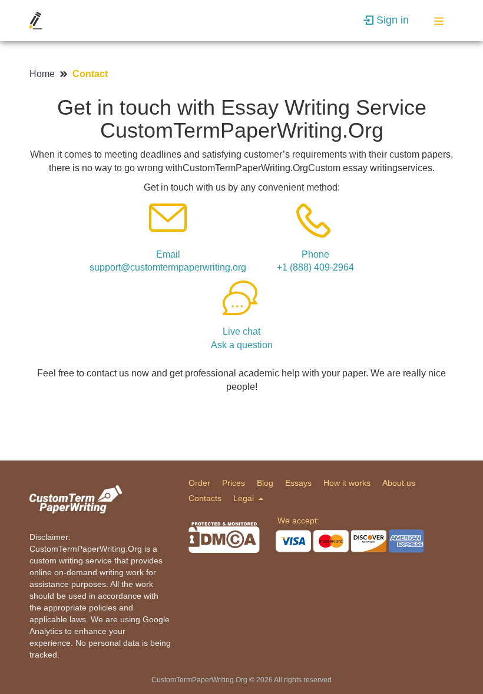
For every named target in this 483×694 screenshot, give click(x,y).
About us (398, 483)
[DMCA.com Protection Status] (224, 538)
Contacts (204, 498)
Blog (265, 483)
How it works (346, 483)
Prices (233, 483)
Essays (298, 483)
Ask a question (242, 345)
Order (199, 483)
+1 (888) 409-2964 (315, 267)
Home (43, 74)
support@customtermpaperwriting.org (168, 267)
